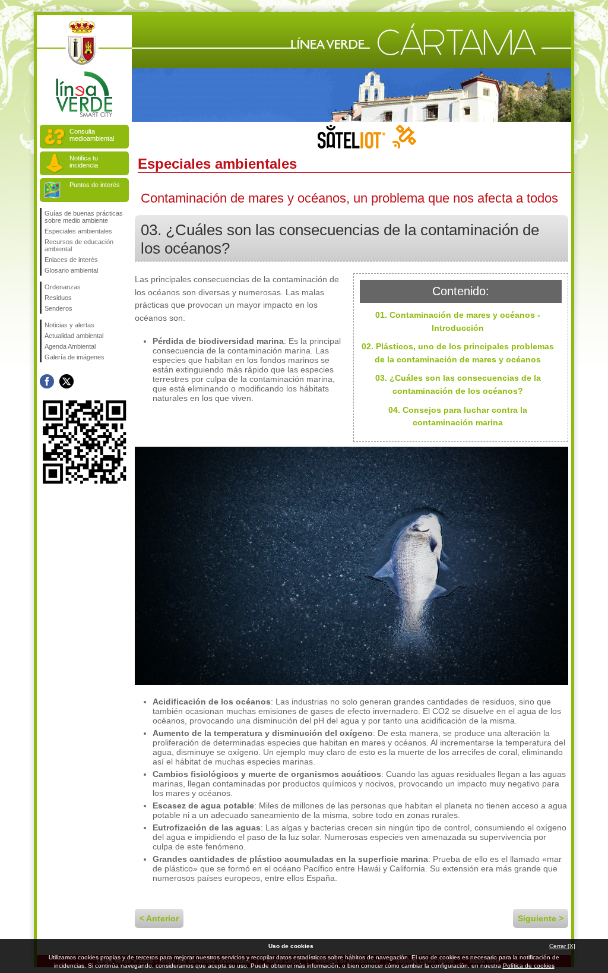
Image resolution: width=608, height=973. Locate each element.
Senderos (58, 308)
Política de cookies (529, 965)
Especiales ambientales (78, 231)
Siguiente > (540, 918)
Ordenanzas (63, 286)
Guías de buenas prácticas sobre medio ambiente (84, 217)
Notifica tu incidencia (83, 161)
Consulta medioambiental (91, 135)
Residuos (58, 297)
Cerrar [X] (562, 946)
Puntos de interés (94, 184)
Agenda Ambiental (70, 346)
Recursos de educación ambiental (79, 245)
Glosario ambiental (71, 270)
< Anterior (159, 918)
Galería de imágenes (74, 357)
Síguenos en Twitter (66, 381)
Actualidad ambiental (74, 335)
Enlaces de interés (71, 259)
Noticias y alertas (69, 324)
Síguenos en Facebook (47, 381)
